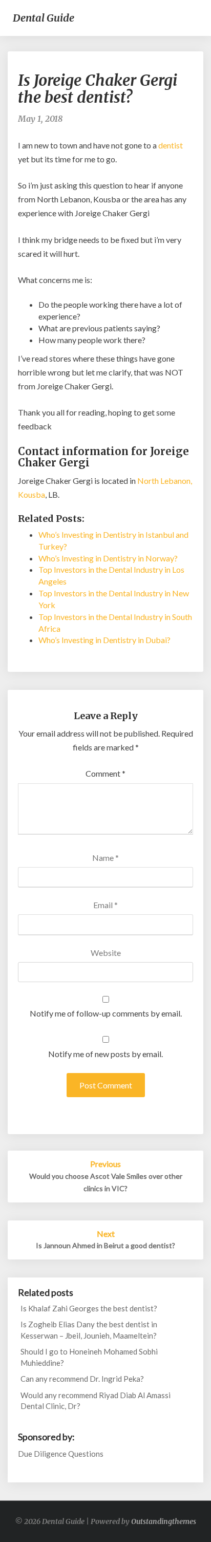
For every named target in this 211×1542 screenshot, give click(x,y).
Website (106, 952)
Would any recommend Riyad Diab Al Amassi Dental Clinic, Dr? (95, 1400)
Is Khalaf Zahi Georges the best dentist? (88, 1308)
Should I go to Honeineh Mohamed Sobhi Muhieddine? (89, 1357)
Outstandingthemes (163, 1521)
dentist (170, 145)
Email (105, 905)
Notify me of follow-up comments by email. (106, 1013)
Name (105, 857)
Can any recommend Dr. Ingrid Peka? (82, 1378)
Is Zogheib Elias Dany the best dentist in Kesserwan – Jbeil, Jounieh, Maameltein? (88, 1330)
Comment (105, 773)
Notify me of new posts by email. (105, 1054)
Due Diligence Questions (60, 1453)
